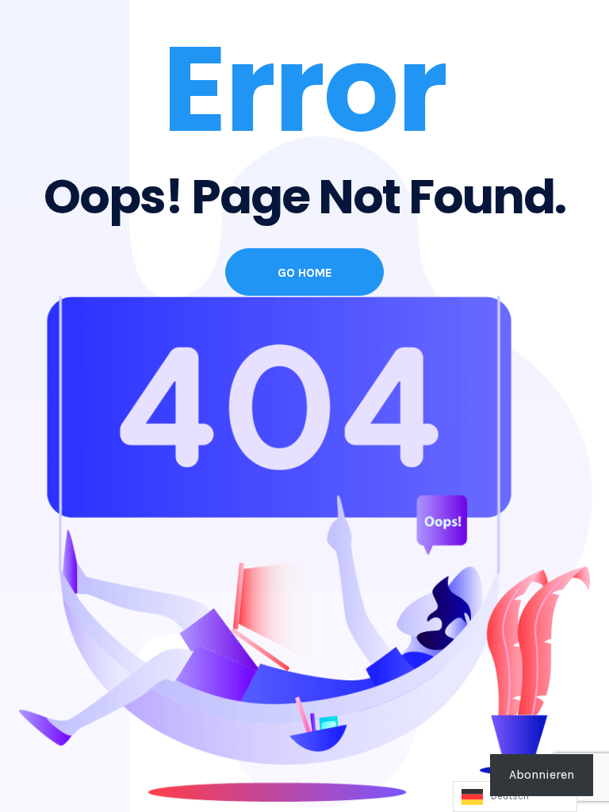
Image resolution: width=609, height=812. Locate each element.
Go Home (305, 272)
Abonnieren (541, 774)
